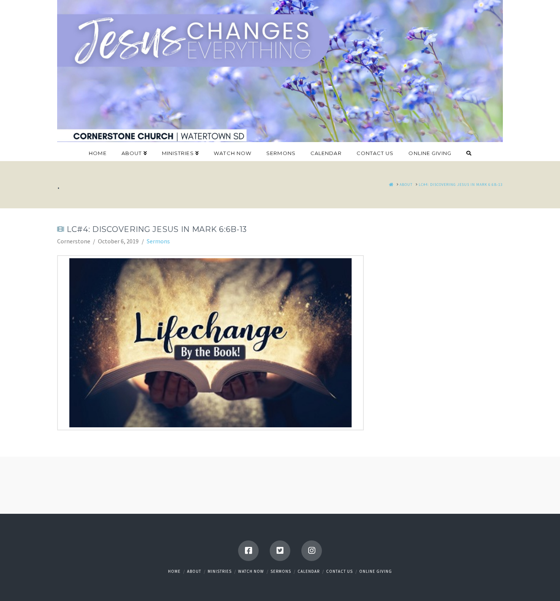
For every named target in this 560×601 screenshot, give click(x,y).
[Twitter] (280, 550)
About (194, 571)
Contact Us (339, 571)
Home (174, 571)
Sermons (158, 241)
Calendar (309, 571)
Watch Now (251, 571)
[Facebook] (248, 550)
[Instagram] (311, 550)
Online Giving (375, 571)
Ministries (220, 571)
